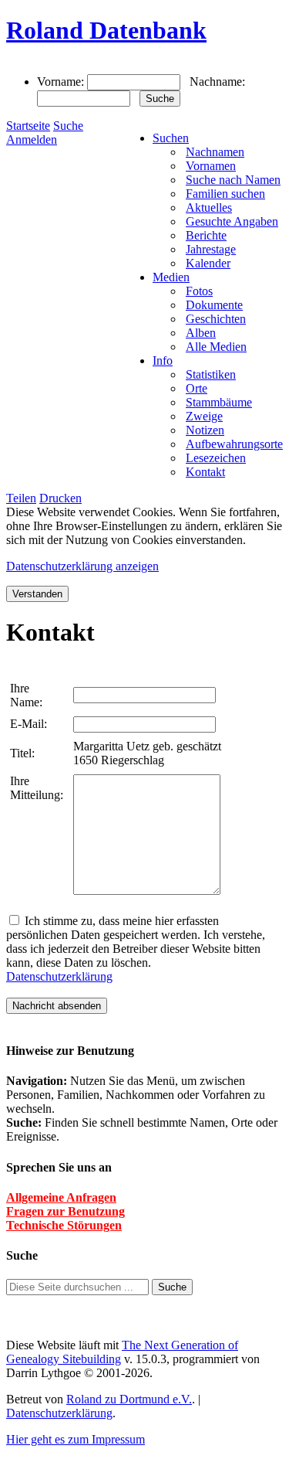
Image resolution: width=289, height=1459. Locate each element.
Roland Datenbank (106, 30)
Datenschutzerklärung (59, 976)
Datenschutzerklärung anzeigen (82, 566)
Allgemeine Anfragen (61, 1197)
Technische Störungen (64, 1225)
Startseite (28, 125)
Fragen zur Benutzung (65, 1211)
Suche (68, 125)
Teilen (21, 498)
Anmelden (31, 139)
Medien (171, 277)
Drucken (60, 498)
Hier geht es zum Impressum (75, 1439)
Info (163, 360)
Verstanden (37, 594)
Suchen (171, 138)
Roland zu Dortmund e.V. (129, 1399)
